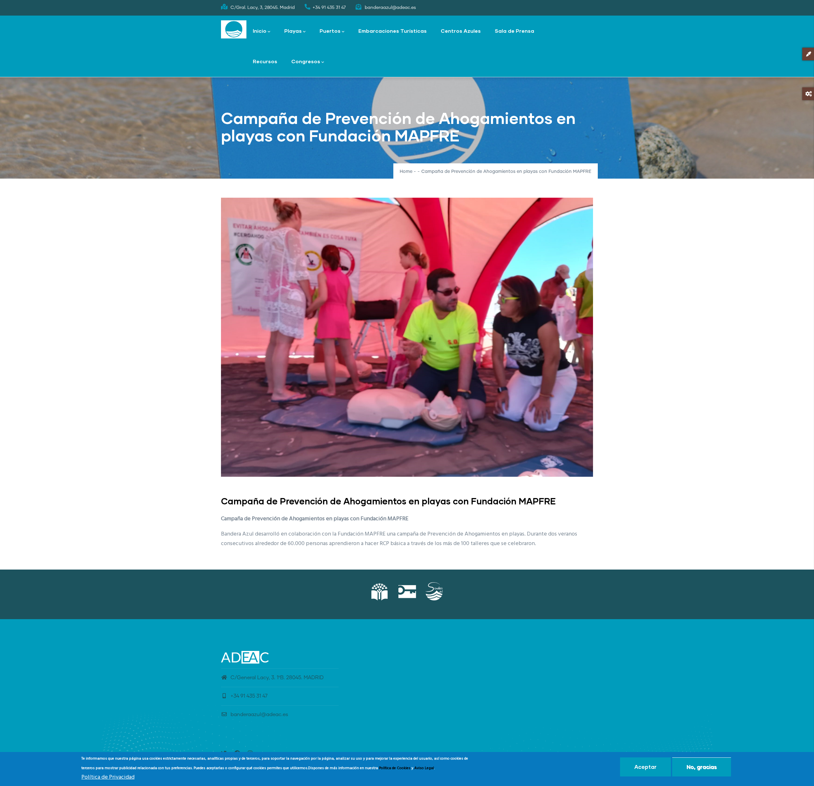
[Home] (233, 30)
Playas (293, 31)
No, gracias (701, 766)
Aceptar (645, 766)
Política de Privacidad (108, 777)
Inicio (259, 31)
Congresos (305, 61)
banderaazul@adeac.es (259, 714)
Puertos (330, 31)
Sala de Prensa (514, 31)
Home (406, 171)
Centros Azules (461, 31)
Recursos (265, 61)
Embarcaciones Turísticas (392, 31)
